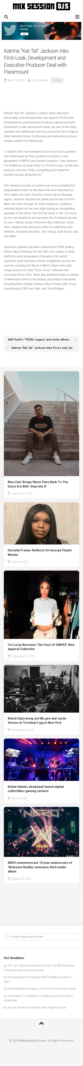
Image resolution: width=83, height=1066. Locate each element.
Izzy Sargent (40, 80)
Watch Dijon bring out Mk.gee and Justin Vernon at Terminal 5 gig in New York (37, 721)
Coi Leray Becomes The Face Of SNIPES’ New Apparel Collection (41, 647)
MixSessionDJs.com (32, 1040)
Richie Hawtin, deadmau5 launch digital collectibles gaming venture (36, 789)
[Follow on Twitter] (41, 31)
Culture (57, 80)
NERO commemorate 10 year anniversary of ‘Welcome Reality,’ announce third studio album (40, 867)
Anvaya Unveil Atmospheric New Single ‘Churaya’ (36, 1007)
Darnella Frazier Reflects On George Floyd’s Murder (40, 552)
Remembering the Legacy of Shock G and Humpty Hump (41, 988)
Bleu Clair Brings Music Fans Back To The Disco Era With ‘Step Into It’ (38, 484)
